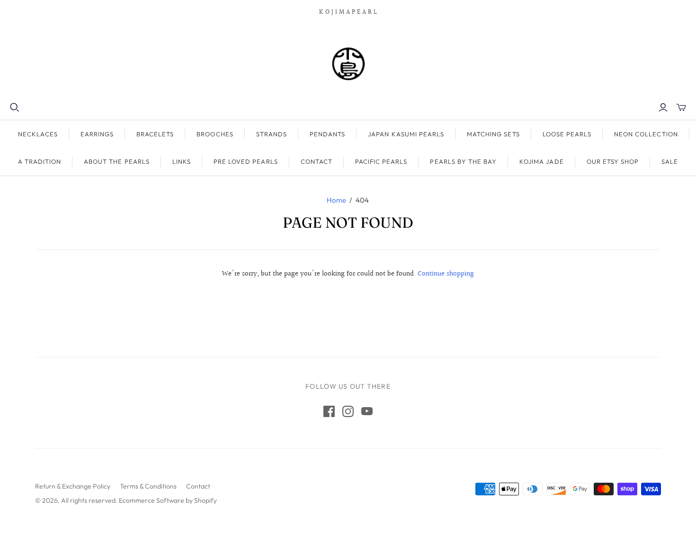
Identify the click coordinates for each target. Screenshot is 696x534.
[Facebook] (329, 411)
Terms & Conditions (148, 486)
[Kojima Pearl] (348, 63)
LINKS (181, 161)
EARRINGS (97, 134)
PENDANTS (327, 134)
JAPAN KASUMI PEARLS (406, 134)
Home (336, 200)
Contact (198, 486)
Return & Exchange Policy (72, 486)
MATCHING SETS (493, 134)
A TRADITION (39, 161)
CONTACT (316, 161)
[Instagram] (348, 411)
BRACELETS (155, 134)
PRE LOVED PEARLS (246, 161)
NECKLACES (37, 134)
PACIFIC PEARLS (381, 161)
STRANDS (271, 134)
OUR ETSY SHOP (613, 161)
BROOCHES (214, 134)
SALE (669, 161)
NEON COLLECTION (646, 134)
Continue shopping (446, 273)
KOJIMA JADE (541, 161)
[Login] (663, 107)
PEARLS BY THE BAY (463, 161)
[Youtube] (367, 411)
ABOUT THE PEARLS (117, 161)
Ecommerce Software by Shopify (168, 500)
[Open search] (14, 107)
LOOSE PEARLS (567, 134)
